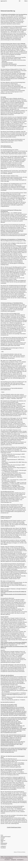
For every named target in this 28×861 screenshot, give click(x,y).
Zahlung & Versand (5, 836)
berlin (4, 1)
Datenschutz (4, 843)
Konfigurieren (13, 859)
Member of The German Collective (19, 852)
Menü (25, 1)
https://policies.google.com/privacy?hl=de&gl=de (13, 591)
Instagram (3, 846)
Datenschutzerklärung (9, 858)
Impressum (3, 844)
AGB (2, 841)
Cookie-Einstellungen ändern (14, 827)
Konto (2, 839)
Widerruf (3, 840)
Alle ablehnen (7, 859)
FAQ (2, 835)
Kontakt (3, 837)
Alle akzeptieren (20, 859)
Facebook (3, 847)
